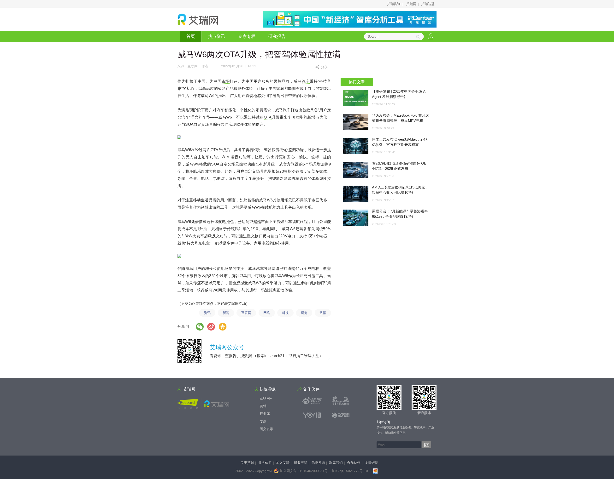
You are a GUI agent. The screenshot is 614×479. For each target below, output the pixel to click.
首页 (190, 36)
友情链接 (371, 463)
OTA (268, 117)
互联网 (246, 313)
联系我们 (336, 463)
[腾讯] (223, 327)
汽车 (306, 81)
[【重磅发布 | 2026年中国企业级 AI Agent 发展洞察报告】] (355, 98)
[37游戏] (340, 415)
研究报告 (277, 36)
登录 (430, 36)
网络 (266, 313)
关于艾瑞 (247, 463)
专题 (263, 421)
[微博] (211, 327)
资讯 (207, 313)
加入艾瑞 (282, 463)
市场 (226, 81)
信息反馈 (318, 463)
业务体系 (265, 463)
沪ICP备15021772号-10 (350, 471)
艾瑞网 (411, 4)
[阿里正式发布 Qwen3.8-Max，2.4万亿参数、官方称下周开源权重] (355, 146)
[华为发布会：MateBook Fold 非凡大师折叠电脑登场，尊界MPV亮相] (355, 122)
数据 (322, 313)
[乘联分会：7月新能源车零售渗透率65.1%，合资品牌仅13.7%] (355, 218)
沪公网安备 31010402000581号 (304, 471)
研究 (304, 313)
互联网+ (266, 398)
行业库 (265, 414)
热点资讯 (216, 36)
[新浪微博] (312, 400)
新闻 (226, 313)
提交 (426, 444)
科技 (285, 313)
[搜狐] (340, 400)
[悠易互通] (312, 415)
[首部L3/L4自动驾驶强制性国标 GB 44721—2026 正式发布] (355, 170)
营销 (263, 406)
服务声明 (300, 463)
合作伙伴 (353, 463)
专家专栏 (246, 36)
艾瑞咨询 (394, 4)
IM (227, 157)
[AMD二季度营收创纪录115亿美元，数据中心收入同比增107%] (355, 194)
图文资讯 (266, 429)
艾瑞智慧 (428, 4)
